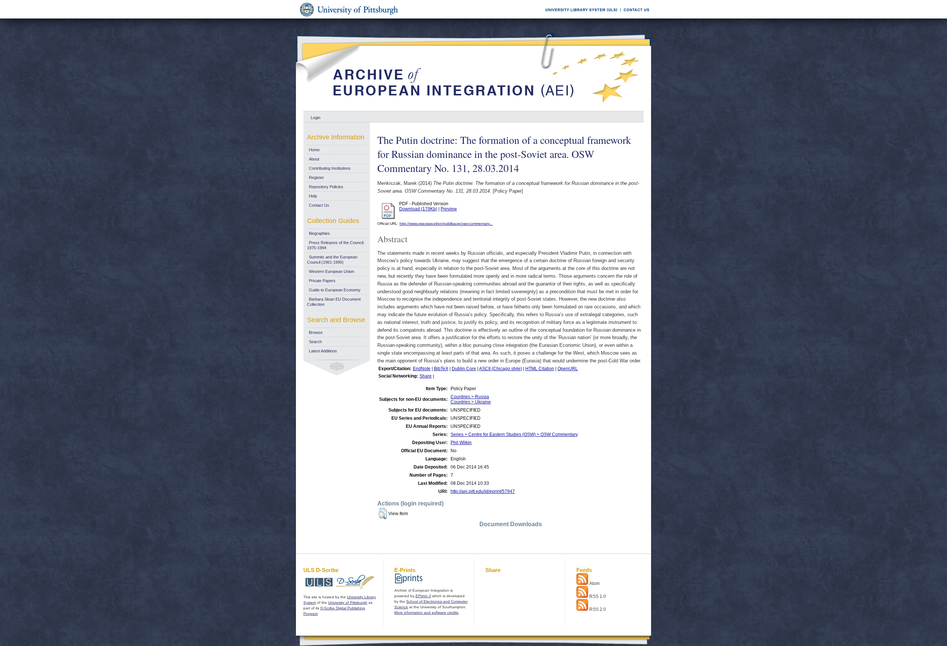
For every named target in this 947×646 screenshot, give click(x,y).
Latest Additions (323, 351)
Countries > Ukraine (471, 402)
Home (314, 150)
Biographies (319, 233)
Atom (594, 583)
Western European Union (331, 271)
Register (316, 177)
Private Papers (322, 280)
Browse (316, 332)
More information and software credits (426, 613)
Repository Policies (326, 187)
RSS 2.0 (597, 609)
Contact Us (319, 205)
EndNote (422, 368)
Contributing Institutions (330, 168)
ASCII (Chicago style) (500, 368)
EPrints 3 (423, 596)
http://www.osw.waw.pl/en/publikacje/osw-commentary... (446, 223)
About (314, 159)
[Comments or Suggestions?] (635, 17)
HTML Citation (539, 368)
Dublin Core (464, 368)
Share (425, 376)
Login (315, 117)
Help (313, 196)
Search (315, 341)
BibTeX (441, 368)
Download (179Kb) (418, 209)
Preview (449, 209)
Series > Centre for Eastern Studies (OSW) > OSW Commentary (514, 434)
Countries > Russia (470, 396)
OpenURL (567, 368)
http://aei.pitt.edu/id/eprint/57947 (483, 491)
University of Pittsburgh (347, 603)
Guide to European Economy (335, 290)
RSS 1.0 (597, 596)
